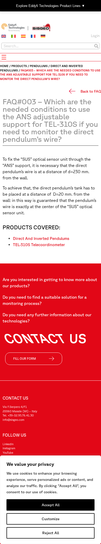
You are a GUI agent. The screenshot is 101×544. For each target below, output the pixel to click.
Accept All (51, 505)
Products (19, 66)
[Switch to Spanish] (23, 36)
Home (4, 66)
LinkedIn (8, 444)
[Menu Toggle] (3, 57)
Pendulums (39, 66)
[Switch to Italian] (13, 36)
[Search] (96, 46)
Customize (51, 519)
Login (95, 36)
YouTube (8, 452)
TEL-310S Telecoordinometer (39, 244)
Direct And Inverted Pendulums (41, 238)
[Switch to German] (43, 36)
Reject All (50, 533)
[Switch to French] (33, 36)
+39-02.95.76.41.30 (21, 415)
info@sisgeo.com (13, 419)
